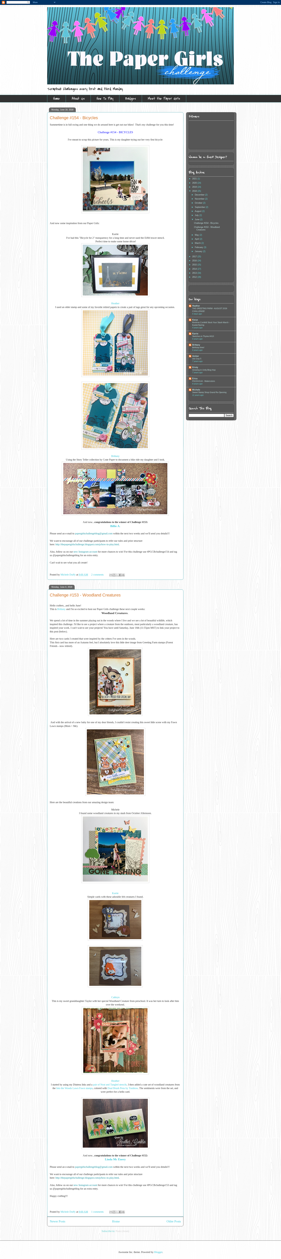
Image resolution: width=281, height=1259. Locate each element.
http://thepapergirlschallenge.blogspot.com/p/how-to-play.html (87, 544)
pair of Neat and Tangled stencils (110, 1084)
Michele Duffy (68, 574)
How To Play (105, 98)
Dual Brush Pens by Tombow (122, 1088)
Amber (195, 356)
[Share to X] (117, 575)
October (199, 203)
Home (56, 98)
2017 (194, 256)
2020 (194, 183)
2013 (194, 273)
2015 (194, 264)
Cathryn (115, 997)
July (197, 215)
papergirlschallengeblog (87, 533)
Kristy (195, 367)
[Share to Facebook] (120, 575)
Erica (194, 378)
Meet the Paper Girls (164, 98)
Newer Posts (57, 1221)
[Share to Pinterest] (123, 575)
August (198, 211)
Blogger (158, 1252)
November (200, 199)
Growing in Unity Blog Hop (204, 370)
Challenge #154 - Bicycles (74, 117)
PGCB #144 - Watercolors (203, 381)
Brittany (115, 456)
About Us (78, 98)
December (200, 195)
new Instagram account (85, 551)
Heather (115, 303)
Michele (196, 389)
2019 (194, 187)
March (198, 243)
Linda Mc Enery (115, 1159)
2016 (194, 260)
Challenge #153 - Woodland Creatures (85, 595)
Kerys (195, 320)
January (199, 251)
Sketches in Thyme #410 (203, 336)
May (197, 235)
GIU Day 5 (196, 359)
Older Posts (174, 1221)
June (197, 219)
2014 (194, 269)
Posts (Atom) (122, 1231)
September (200, 207)
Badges (130, 98)
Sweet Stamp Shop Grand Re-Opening (209, 392)
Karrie (115, 893)
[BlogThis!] (114, 575)
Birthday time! (198, 347)
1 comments (97, 1211)
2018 (194, 191)
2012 (194, 277)
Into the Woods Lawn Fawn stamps (74, 1088)
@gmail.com (106, 533)
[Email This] (111, 575)
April (197, 239)
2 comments (97, 574)
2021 (194, 178)
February (199, 247)
